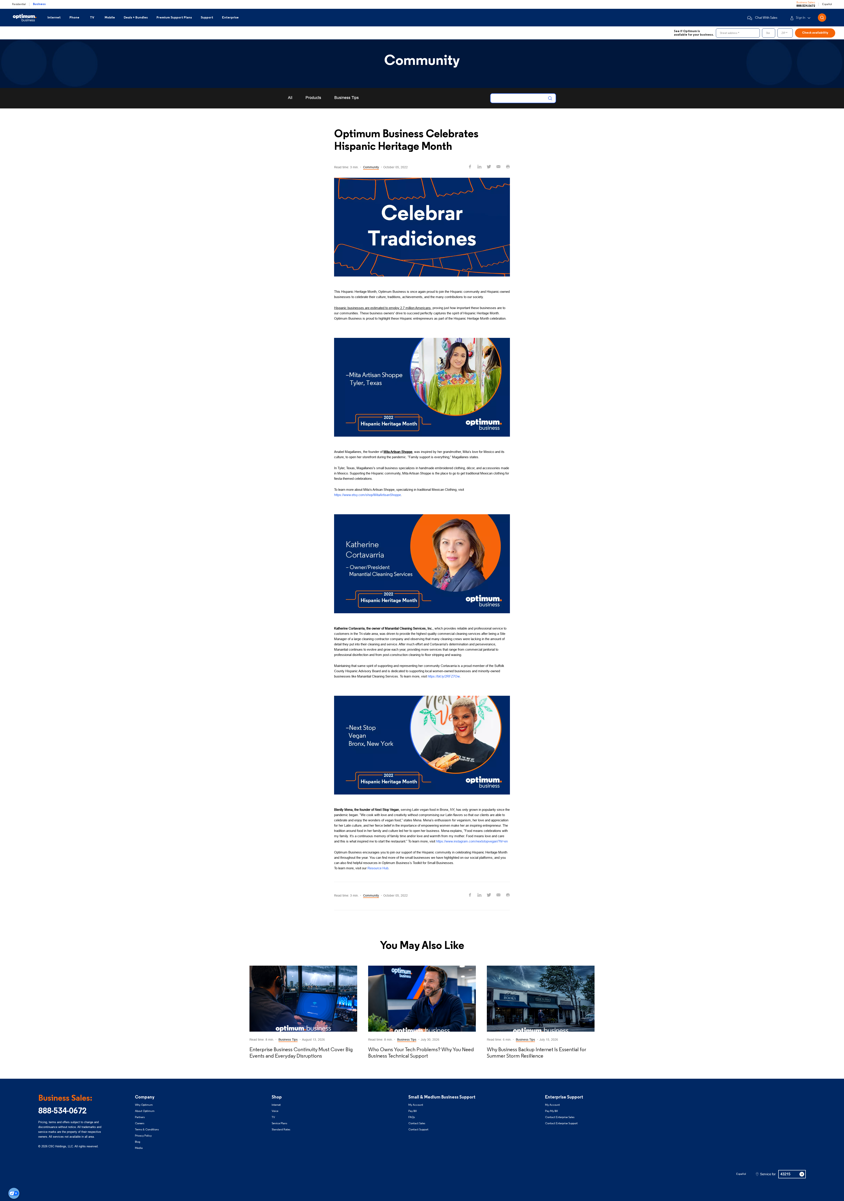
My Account (415, 1105)
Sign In (800, 18)
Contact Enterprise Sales (559, 1117)
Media (139, 1148)
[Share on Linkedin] (479, 166)
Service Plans (279, 1123)
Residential (19, 4)
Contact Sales (416, 1123)
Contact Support (418, 1129)
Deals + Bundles (136, 17)
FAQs (411, 1117)
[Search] (551, 98)
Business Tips (346, 97)
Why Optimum (144, 1105)
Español (827, 4)
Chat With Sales (766, 18)
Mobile (110, 17)
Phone (74, 17)
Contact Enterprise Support (561, 1123)
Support (207, 17)
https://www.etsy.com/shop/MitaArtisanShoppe (367, 495)
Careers (139, 1123)
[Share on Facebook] (470, 166)
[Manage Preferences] (13, 1193)
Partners (140, 1117)
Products (313, 97)
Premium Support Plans (174, 17)
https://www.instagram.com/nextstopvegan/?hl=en (472, 841)
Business (39, 4)
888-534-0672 (62, 1111)
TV (92, 17)
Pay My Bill (551, 1111)
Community (371, 167)
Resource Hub (377, 868)
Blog (137, 1142)
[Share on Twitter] (489, 166)
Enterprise (230, 17)
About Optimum (145, 1111)
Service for (768, 1174)
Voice (275, 1111)
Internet (54, 17)
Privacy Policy (143, 1135)
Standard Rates (281, 1129)
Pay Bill (412, 1111)
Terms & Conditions (147, 1129)
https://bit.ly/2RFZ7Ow (444, 676)
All (290, 97)
